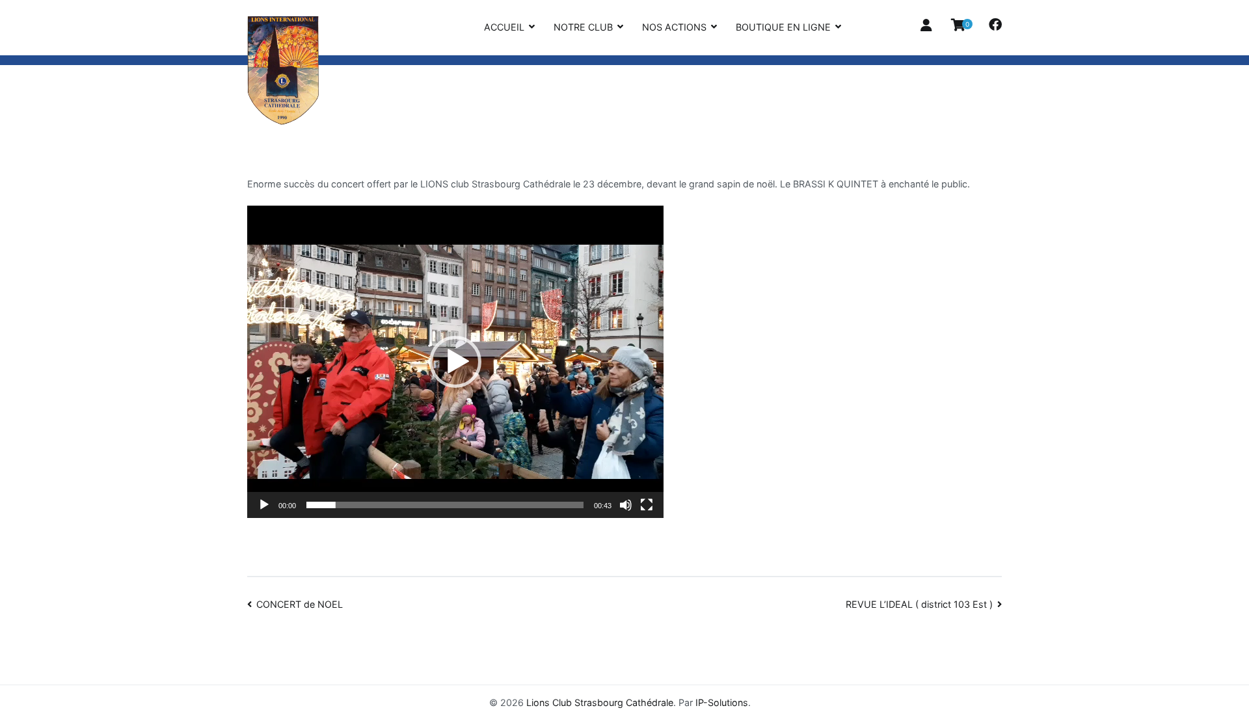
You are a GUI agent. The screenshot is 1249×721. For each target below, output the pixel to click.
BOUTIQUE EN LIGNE (783, 27)
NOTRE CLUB (583, 27)
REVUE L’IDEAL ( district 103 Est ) (919, 604)
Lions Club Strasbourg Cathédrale (599, 702)
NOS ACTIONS (674, 27)
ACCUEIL (504, 27)
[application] (455, 362)
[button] (455, 362)
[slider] (445, 505)
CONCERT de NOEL (299, 604)
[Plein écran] (646, 504)
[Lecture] (264, 504)
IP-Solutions (721, 702)
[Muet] (625, 504)
